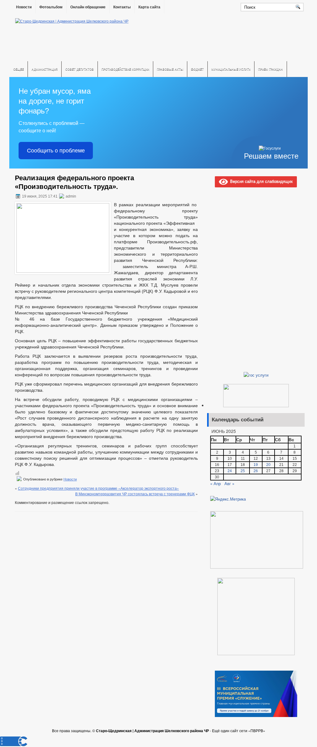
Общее (18, 69)
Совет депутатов (79, 69)
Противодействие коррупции (125, 69)
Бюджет (197, 69)
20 (268, 465)
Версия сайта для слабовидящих (260, 181)
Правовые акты (170, 69)
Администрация (45, 69)
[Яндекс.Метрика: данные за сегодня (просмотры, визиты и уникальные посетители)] (228, 499)
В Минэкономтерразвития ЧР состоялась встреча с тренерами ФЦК (135, 493)
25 (243, 471)
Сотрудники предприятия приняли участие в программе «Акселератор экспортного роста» (98, 488)
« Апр (215, 483)
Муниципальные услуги (230, 69)
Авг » (229, 483)
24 (230, 471)
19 (256, 465)
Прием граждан (270, 69)
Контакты (122, 7)
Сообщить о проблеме (56, 150)
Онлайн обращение (88, 7)
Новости (24, 7)
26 (256, 471)
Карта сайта (149, 7)
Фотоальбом (51, 7)
